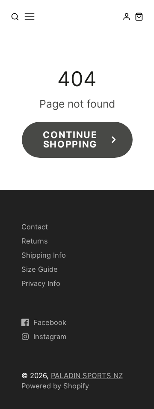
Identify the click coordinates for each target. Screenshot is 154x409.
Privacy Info (40, 283)
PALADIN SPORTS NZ (87, 375)
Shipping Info (43, 255)
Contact (34, 227)
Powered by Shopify (55, 386)
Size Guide (39, 269)
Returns (34, 241)
